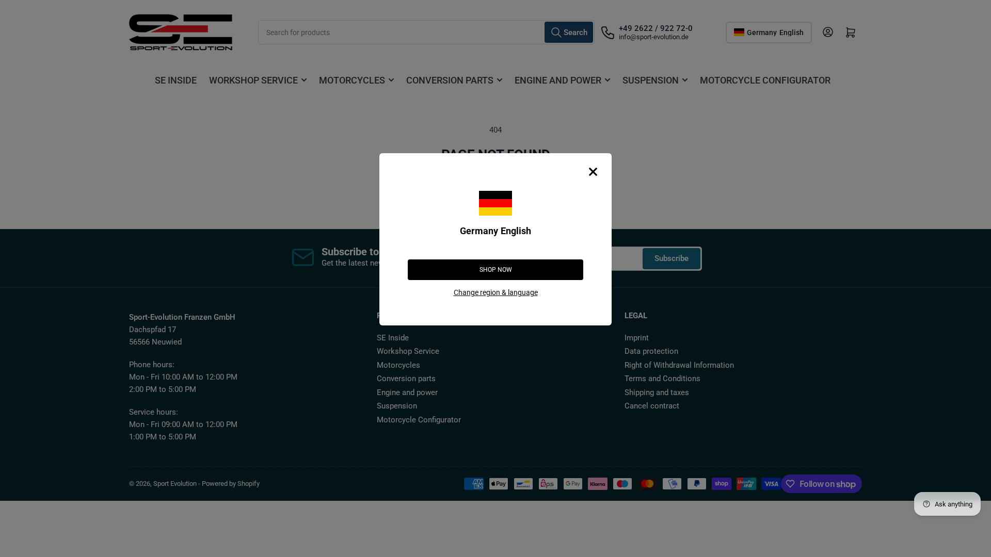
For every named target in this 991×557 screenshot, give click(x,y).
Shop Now (495, 269)
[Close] (593, 171)
